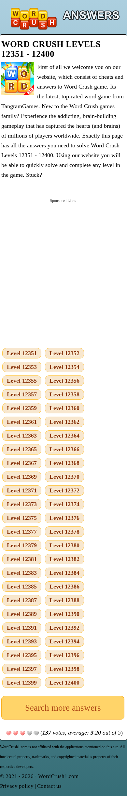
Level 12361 (22, 422)
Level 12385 (22, 586)
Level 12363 (22, 435)
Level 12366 (64, 449)
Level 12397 (22, 669)
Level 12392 (64, 627)
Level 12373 (22, 504)
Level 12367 (22, 463)
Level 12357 (22, 394)
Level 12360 (64, 408)
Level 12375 (22, 518)
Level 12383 (22, 573)
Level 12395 (22, 655)
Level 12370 (64, 476)
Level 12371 (22, 490)
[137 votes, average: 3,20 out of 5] (8, 733)
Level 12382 (64, 559)
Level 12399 (22, 682)
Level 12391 (22, 627)
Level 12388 (64, 600)
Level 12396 (64, 655)
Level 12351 (22, 353)
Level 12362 (64, 422)
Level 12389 (22, 614)
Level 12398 (64, 669)
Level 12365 (22, 449)
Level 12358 (64, 394)
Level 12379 (22, 545)
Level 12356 (64, 380)
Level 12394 (64, 641)
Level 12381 (22, 559)
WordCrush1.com (58, 776)
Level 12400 (64, 682)
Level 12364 (64, 435)
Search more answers (63, 708)
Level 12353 (22, 367)
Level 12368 (64, 463)
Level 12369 (22, 476)
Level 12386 (64, 586)
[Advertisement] (63, 272)
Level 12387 (22, 600)
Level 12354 (64, 367)
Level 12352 (64, 353)
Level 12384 (64, 573)
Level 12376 (64, 518)
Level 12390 (64, 614)
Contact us (49, 786)
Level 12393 (22, 641)
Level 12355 (22, 380)
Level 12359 (22, 408)
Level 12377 (22, 531)
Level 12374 (64, 504)
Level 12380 (64, 545)
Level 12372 (64, 490)
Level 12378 (64, 531)
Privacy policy (17, 786)
